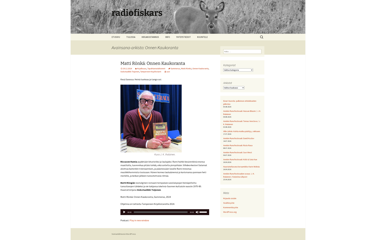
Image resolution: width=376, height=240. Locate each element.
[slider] (203, 211)
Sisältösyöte (228, 203)
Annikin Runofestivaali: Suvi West (237, 152)
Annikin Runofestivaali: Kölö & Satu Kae (240, 159)
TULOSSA (130, 37)
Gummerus (175, 68)
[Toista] (124, 212)
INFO (167, 37)
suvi (168, 71)
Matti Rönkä (186, 68)
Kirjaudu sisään (229, 198)
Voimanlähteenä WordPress (124, 234)
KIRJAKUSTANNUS (150, 37)
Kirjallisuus (141, 68)
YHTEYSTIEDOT (183, 37)
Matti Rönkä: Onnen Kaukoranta (152, 63)
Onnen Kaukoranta (200, 68)
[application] (164, 212)
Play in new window (139, 220)
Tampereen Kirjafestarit (150, 71)
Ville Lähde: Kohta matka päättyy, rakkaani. (241, 131)
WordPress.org (230, 212)
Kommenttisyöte (230, 207)
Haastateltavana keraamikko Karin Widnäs (241, 166)
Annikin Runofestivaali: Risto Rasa (237, 145)
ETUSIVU (116, 37)
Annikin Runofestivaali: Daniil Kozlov (238, 138)
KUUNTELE (202, 37)
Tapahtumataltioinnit (156, 68)
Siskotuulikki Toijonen (129, 71)
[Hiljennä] (197, 212)
